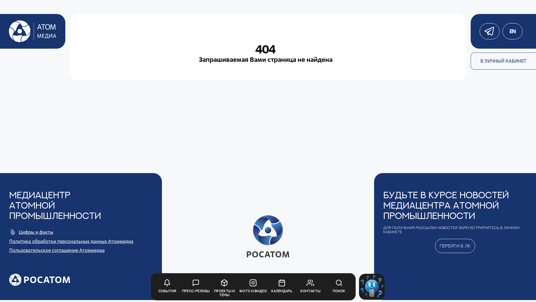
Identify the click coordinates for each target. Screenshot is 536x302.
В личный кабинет (503, 61)
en (512, 31)
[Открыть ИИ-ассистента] (372, 286)
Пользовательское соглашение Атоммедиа (57, 250)
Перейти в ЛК (455, 246)
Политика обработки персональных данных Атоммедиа (71, 241)
